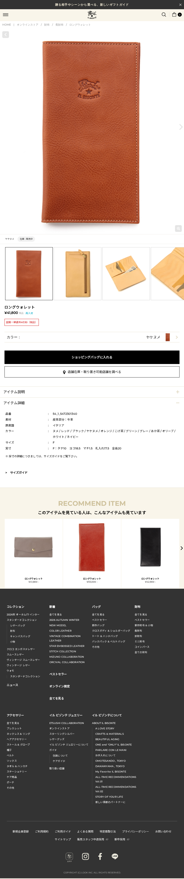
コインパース (142, 646)
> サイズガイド (16, 472)
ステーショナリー (17, 771)
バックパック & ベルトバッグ (108, 641)
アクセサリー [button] (15, 715)
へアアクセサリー (17, 739)
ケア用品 (12, 777)
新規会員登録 (21, 831)
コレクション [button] (15, 606)
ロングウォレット (80, 24)
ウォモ (10, 670)
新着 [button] (52, 606)
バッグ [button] (96, 606)
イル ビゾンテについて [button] (107, 715)
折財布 (138, 636)
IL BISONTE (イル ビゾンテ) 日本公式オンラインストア (92, 15)
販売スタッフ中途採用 (90, 839)
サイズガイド (52, 456)
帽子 (9, 750)
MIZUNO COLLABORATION (66, 656)
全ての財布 (141, 652)
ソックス (12, 760)
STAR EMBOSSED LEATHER (67, 646)
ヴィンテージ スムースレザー (23, 659)
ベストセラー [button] (58, 674)
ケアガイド (59, 761)
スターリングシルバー (61, 733)
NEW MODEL (57, 625)
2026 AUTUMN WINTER (64, 620)
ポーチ (10, 782)
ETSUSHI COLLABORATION (66, 723)
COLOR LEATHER (60, 630)
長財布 (59, 24)
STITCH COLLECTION (62, 651)
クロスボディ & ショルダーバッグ (111, 630)
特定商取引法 (108, 831)
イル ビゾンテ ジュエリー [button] (66, 715)
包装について (60, 755)
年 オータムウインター (23, 614)
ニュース (12, 685)
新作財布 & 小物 (144, 625)
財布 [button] (137, 606)
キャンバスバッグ (20, 636)
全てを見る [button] (56, 698)
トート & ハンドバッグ (105, 636)
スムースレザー (15, 654)
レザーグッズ (56, 739)
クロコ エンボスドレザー (21, 649)
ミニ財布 (140, 641)
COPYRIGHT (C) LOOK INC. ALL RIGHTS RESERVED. (92, 872)
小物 (12, 641)
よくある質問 (85, 831)
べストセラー (142, 620)
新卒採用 (119, 839)
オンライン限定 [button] (59, 686)
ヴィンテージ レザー (18, 665)
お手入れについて (105, 755)
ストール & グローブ (18, 744)
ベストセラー (99, 620)
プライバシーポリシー (135, 831)
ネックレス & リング (18, 733)
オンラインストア (27, 24)
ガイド (53, 750)
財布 (47, 24)
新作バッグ (98, 625)
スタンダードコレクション (22, 620)
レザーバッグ (17, 625)
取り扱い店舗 (56, 768)
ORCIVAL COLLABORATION (67, 662)
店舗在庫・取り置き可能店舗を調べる (94, 372)
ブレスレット (14, 728)
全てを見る (55, 614)
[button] (181, 127)
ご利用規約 (41, 831)
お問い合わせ (163, 831)
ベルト (10, 755)
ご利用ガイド (63, 831)
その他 (96, 646)
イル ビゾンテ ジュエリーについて (68, 744)
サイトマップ (63, 839)
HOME (6, 24)
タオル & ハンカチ (17, 766)
